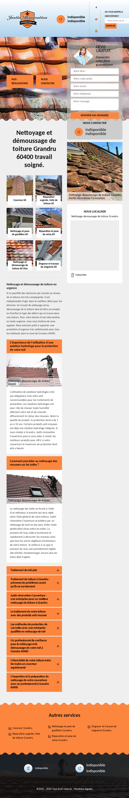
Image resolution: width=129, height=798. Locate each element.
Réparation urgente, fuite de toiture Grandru (26, 736)
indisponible (76, 17)
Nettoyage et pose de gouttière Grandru (63, 728)
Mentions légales (83, 789)
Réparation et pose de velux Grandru (64, 738)
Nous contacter (47, 81)
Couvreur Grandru (22, 728)
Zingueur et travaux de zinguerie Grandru (104, 728)
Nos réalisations (20, 81)
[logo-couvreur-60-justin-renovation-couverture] (28, 19)
